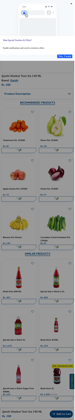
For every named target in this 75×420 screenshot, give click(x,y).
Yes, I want (64, 56)
